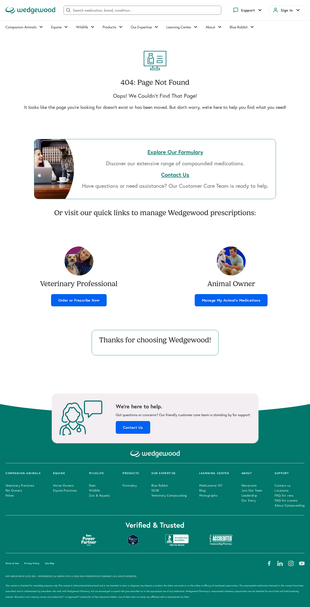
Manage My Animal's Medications (231, 300)
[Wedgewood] (30, 10)
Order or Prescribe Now (79, 300)
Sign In (287, 10)
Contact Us (133, 427)
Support (248, 10)
